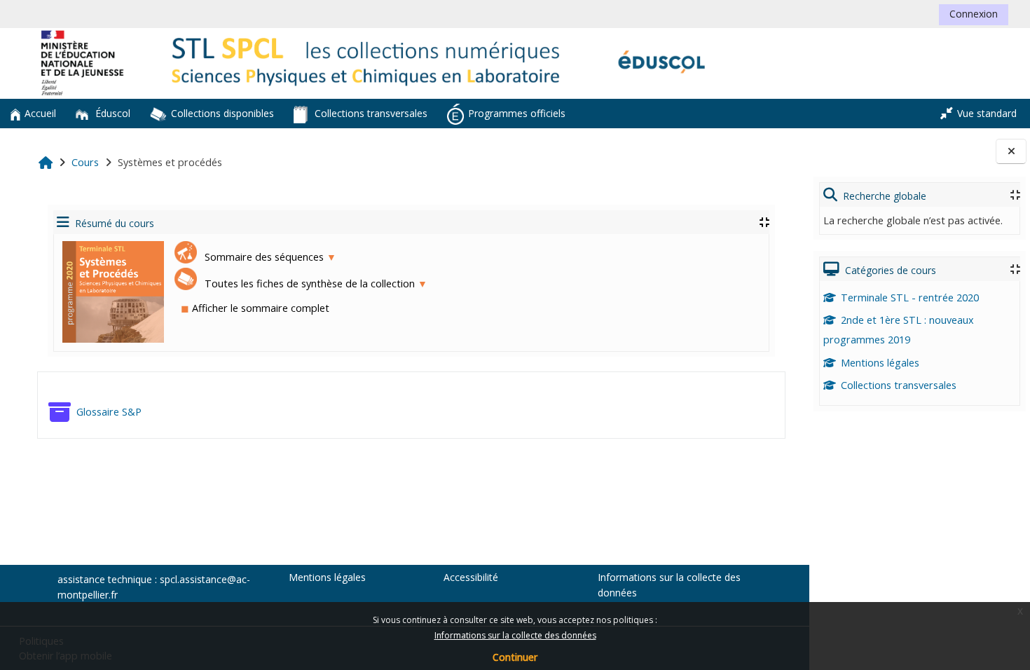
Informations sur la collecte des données (515, 635)
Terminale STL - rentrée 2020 (910, 297)
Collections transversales (898, 385)
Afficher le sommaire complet (255, 308)
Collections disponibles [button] (222, 113)
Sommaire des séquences (269, 257)
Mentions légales (880, 362)
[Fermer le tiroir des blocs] (1011, 151)
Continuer (515, 657)
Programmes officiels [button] (516, 113)
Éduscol (111, 113)
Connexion (973, 13)
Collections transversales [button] (369, 113)
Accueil (40, 113)
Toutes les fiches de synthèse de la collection (314, 283)
